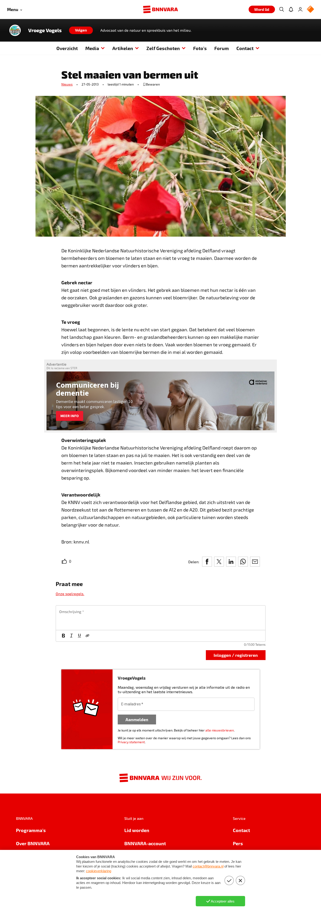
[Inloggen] (300, 9)
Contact (245, 48)
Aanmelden (136, 719)
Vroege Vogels (45, 30)
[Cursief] (71, 636)
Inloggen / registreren (236, 655)
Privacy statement (131, 742)
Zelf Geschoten (163, 48)
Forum (221, 48)
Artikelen (122, 48)
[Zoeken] (281, 9)
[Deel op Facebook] (207, 561)
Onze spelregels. (70, 593)
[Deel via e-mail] (255, 561)
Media (92, 48)
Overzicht (67, 48)
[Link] (87, 636)
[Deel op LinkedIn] (231, 561)
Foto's (200, 48)
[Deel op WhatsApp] (243, 561)
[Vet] (63, 636)
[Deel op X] (219, 561)
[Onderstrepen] (79, 636)
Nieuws (67, 84)
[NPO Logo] (310, 9)
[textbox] (160, 618)
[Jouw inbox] (291, 9)
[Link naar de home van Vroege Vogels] (15, 30)
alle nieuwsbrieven (219, 730)
